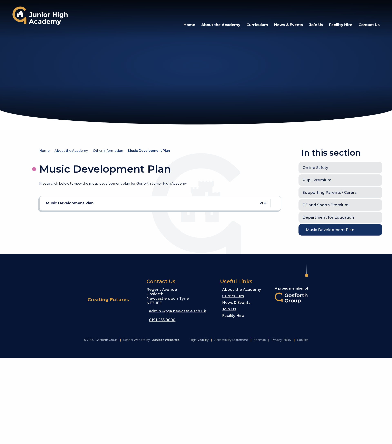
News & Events (236, 302)
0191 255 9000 (162, 320)
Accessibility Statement (231, 340)
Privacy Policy (281, 340)
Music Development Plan (149, 151)
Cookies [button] (302, 340)
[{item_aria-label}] (316, 10)
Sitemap (260, 340)
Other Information (108, 151)
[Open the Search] (365, 10)
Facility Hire (233, 315)
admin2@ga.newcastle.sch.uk (177, 311)
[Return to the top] (306, 270)
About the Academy (71, 151)
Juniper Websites (165, 340)
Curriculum (233, 296)
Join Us (229, 309)
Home (44, 151)
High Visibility (199, 340)
